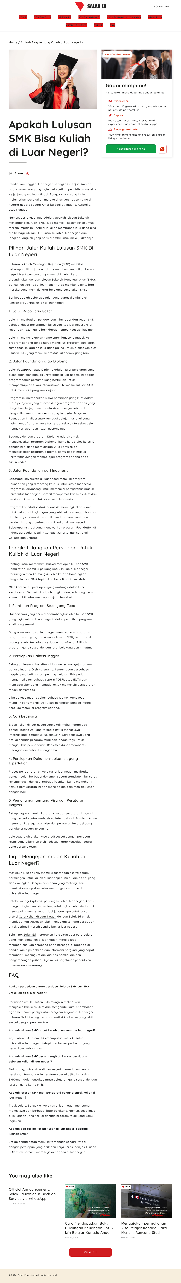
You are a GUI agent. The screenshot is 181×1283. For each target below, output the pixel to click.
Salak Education (26, 1275)
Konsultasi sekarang (131, 148)
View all (90, 1252)
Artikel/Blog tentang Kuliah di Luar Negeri (51, 42)
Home (13, 42)
